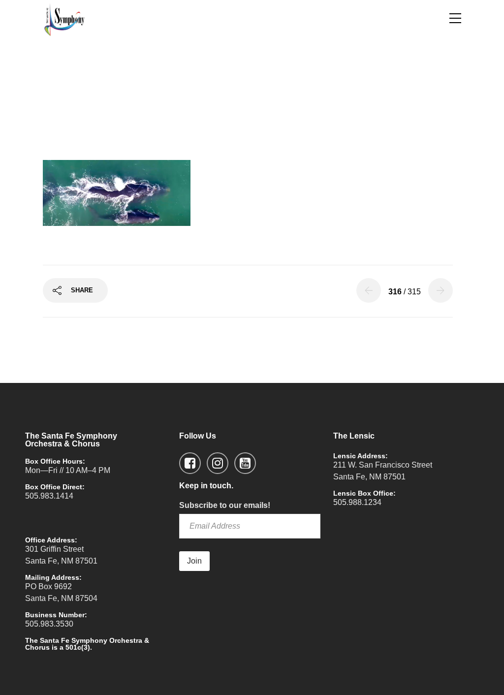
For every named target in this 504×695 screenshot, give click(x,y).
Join (194, 561)
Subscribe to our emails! (224, 505)
